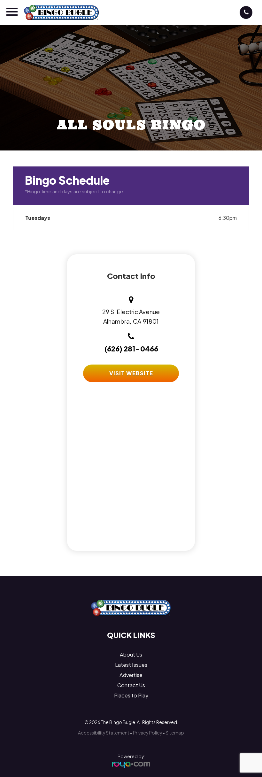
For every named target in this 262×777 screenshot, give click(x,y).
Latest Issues (131, 664)
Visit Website (131, 373)
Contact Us (131, 685)
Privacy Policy (147, 732)
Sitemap (175, 732)
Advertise (131, 675)
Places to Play (131, 695)
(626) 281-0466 (131, 348)
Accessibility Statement (103, 732)
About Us (131, 654)
